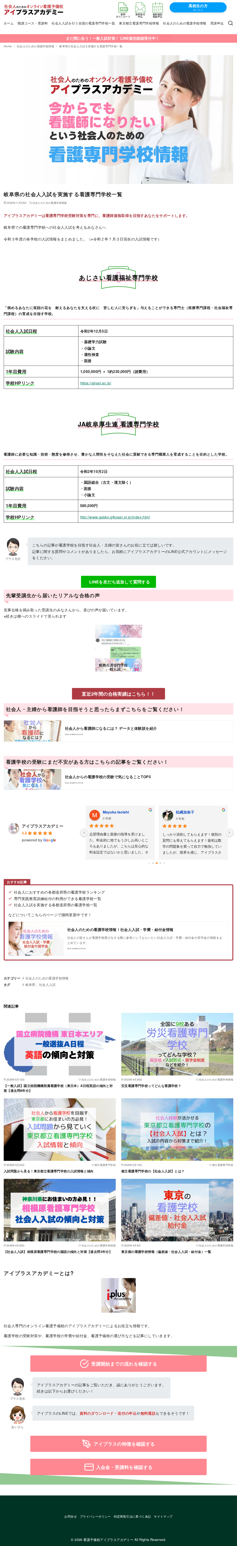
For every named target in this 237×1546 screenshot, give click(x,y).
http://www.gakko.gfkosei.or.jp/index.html (115, 517)
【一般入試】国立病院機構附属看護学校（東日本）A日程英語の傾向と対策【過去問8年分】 (58, 1088)
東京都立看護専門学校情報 (139, 23)
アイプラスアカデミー (42, 826)
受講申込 (217, 23)
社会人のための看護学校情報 (184, 23)
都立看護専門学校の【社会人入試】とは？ (153, 1171)
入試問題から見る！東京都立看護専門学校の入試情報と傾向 (49, 1171)
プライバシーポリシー (95, 1516)
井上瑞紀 (186, 812)
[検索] (230, 23)
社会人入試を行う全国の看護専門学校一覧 (83, 23)
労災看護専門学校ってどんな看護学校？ (151, 1085)
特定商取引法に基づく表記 (132, 1516)
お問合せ (70, 1516)
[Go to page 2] (153, 863)
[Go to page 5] (164, 863)
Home (8, 46)
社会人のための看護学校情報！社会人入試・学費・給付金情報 (120, 929)
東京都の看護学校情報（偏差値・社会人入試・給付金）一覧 (166, 1251)
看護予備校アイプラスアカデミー (108, 1539)
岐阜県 (30, 984)
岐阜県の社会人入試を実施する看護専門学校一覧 (90, 46)
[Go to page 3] (157, 863)
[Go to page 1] (149, 863)
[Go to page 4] (160, 863)
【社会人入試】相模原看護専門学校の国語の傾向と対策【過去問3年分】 (58, 1251)
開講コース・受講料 (33, 23)
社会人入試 (47, 984)
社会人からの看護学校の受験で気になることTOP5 (108, 776)
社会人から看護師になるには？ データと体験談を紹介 (111, 728)
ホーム (9, 23)
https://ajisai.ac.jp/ (95, 383)
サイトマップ (163, 1516)
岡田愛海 (113, 812)
